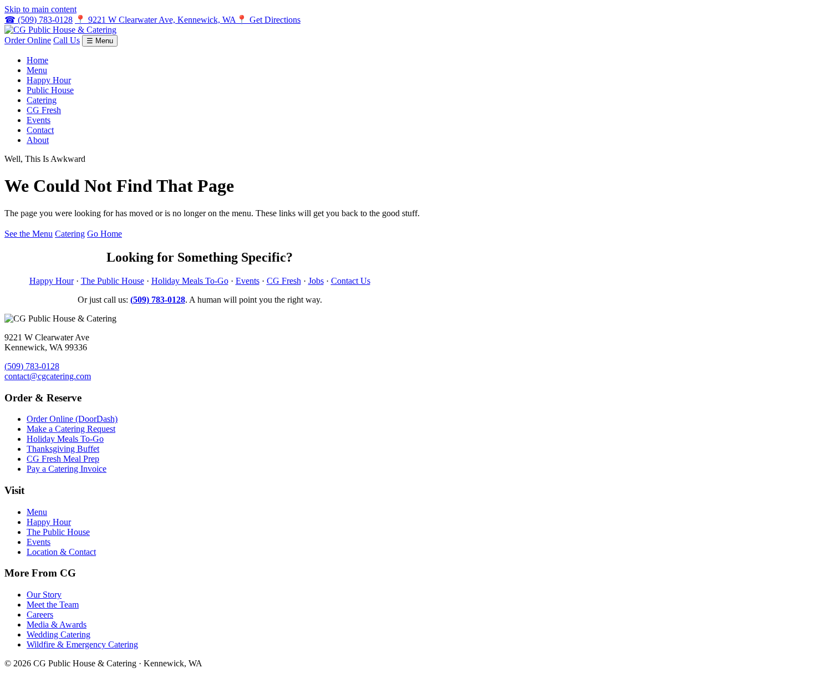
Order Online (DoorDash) (72, 419)
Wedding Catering (58, 634)
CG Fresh (44, 110)
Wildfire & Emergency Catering (82, 644)
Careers (40, 614)
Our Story (44, 594)
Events (38, 120)
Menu (37, 70)
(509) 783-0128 (31, 366)
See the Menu (28, 233)
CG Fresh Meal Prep (63, 458)
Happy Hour (49, 80)
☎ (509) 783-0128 (38, 19)
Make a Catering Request (71, 429)
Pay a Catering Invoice (66, 468)
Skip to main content (40, 9)
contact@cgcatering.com (47, 376)
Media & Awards (56, 624)
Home (37, 60)
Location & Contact (61, 552)
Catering (42, 100)
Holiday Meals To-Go (189, 280)
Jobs (316, 280)
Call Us (66, 40)
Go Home (104, 233)
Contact (40, 130)
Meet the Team (53, 604)
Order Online (27, 40)
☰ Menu (99, 41)
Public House (50, 90)
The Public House (112, 280)
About (38, 140)
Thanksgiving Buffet (63, 448)
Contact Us (350, 280)
